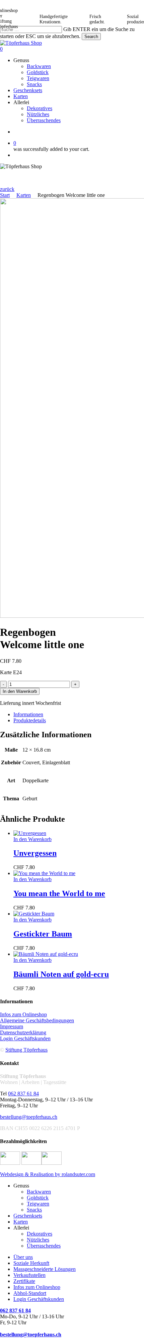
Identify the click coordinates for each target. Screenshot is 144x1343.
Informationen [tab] (28, 714)
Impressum (11, 1026)
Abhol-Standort (29, 1293)
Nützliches (38, 1240)
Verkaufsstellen (29, 1275)
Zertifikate (24, 1281)
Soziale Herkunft (31, 1263)
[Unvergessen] (29, 833)
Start (5, 195)
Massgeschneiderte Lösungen (44, 1269)
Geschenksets (27, 1216)
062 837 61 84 (23, 1093)
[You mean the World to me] (44, 873)
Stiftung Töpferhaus (26, 1050)
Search (91, 36)
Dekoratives (39, 1234)
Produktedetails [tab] (29, 720)
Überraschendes (44, 1246)
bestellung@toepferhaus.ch (28, 1117)
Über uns (23, 1257)
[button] (7, 189)
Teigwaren (38, 1203)
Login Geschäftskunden (25, 1038)
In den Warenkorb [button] (32, 839)
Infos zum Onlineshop (23, 1014)
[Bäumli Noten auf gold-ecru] (45, 954)
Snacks (34, 1210)
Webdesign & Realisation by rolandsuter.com (47, 1174)
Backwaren (39, 1191)
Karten (23, 195)
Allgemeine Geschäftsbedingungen (37, 1020)
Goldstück (38, 1197)
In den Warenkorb (20, 691)
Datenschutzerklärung (23, 1032)
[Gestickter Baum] (33, 913)
